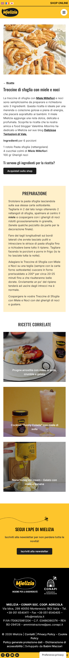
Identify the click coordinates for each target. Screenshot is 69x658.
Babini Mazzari (52, 646)
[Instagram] (3, 655)
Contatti (30, 634)
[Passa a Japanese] (12, 3)
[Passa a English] (3, 3)
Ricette (10, 82)
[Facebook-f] (7, 655)
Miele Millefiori (45, 98)
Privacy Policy (46, 634)
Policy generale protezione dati (22, 642)
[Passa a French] (8, 3)
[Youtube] (12, 655)
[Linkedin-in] (17, 655)
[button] (64, 12)
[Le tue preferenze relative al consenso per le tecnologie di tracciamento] (52, 655)
